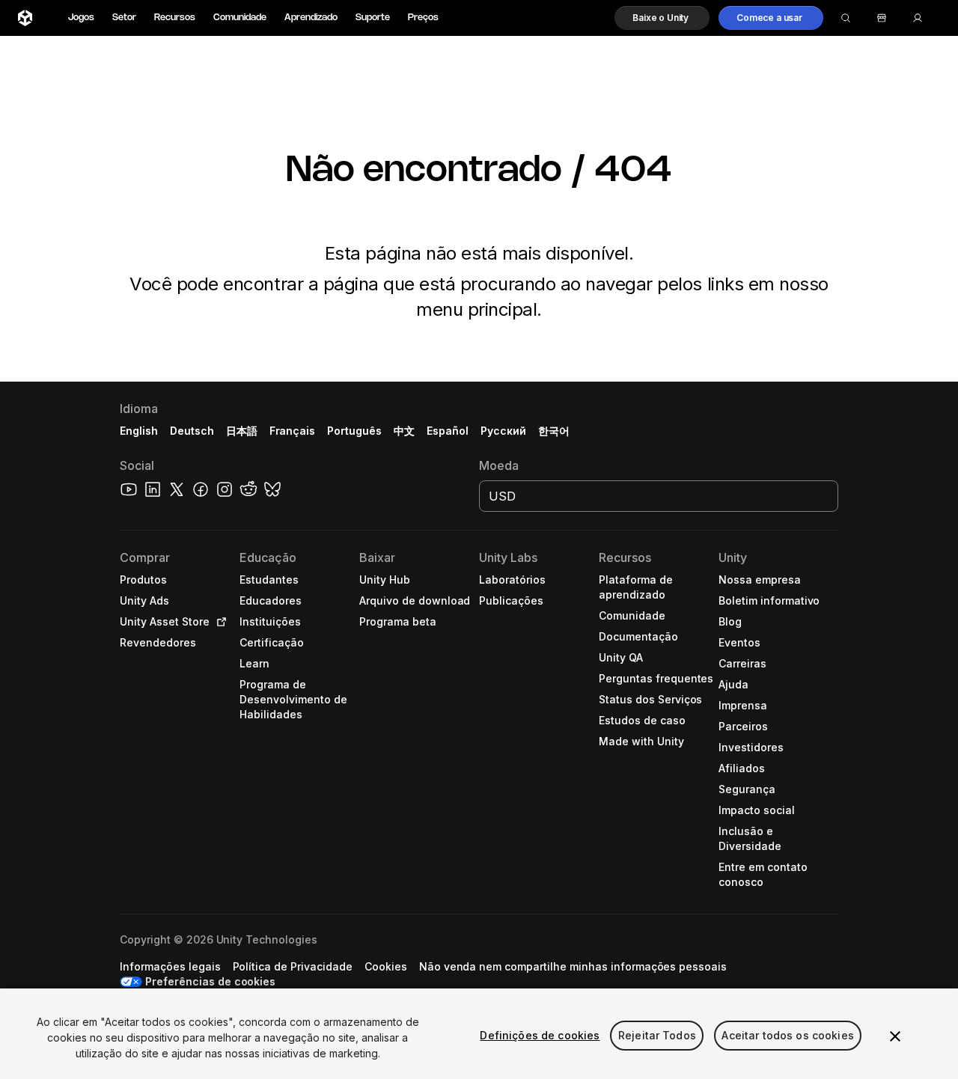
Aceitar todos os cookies (787, 1035)
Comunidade (239, 17)
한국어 (554, 430)
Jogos (81, 17)
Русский (503, 430)
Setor (124, 17)
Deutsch (192, 430)
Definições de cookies (539, 1035)
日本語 (241, 430)
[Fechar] (895, 1036)
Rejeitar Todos (657, 1035)
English (139, 430)
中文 (404, 430)
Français (292, 430)
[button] (662, 18)
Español (448, 430)
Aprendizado (311, 17)
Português (354, 430)
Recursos (174, 17)
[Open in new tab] (219, 622)
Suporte (373, 17)
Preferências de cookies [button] (210, 981)
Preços (423, 17)
